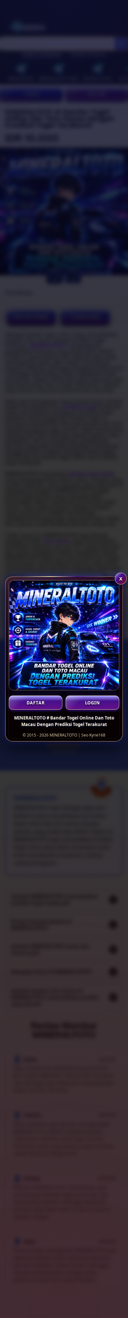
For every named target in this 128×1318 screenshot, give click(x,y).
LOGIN (92, 703)
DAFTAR (36, 703)
